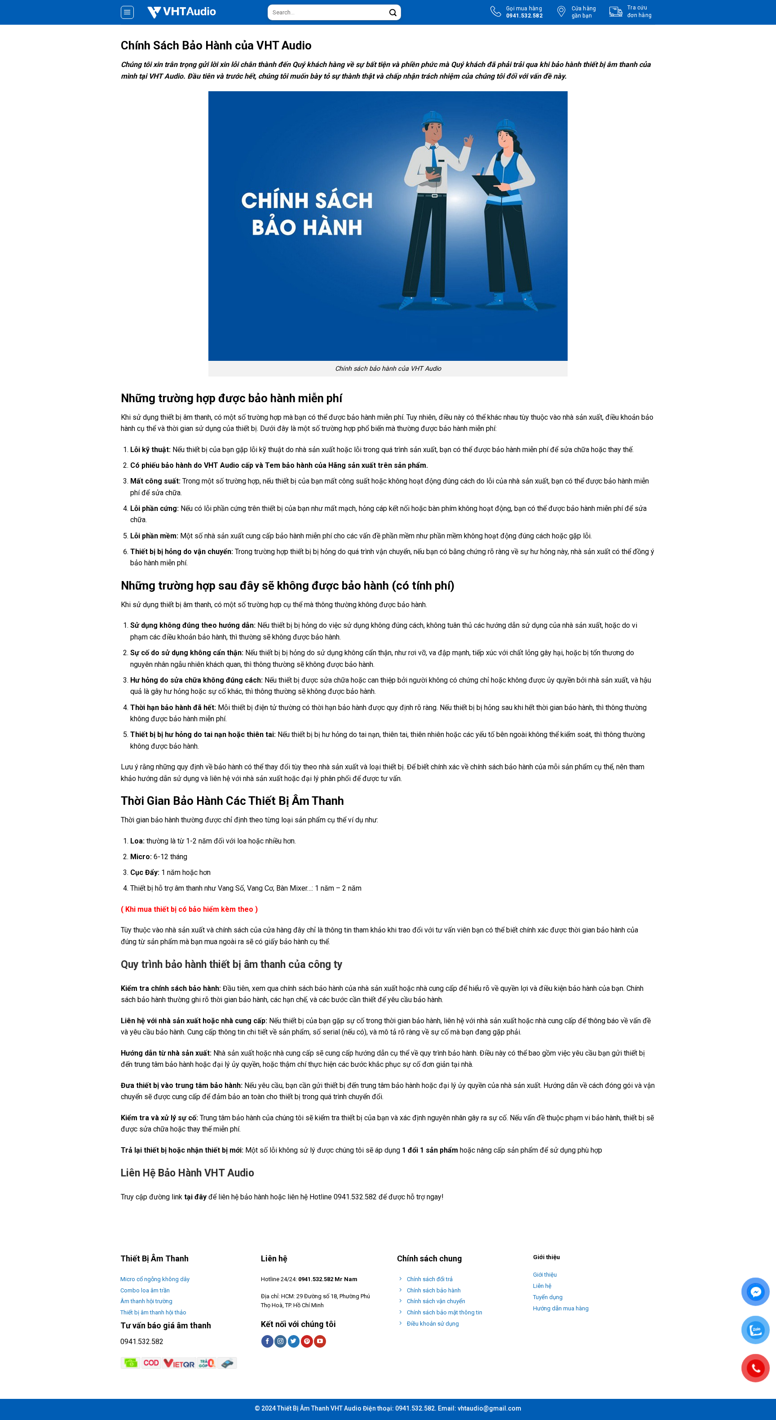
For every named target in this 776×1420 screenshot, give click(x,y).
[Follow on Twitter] (294, 1341)
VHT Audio (166, 76)
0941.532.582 (141, 1341)
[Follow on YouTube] (320, 1341)
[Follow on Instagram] (280, 1341)
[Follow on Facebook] (267, 1341)
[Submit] (393, 12)
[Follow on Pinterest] (307, 1341)
